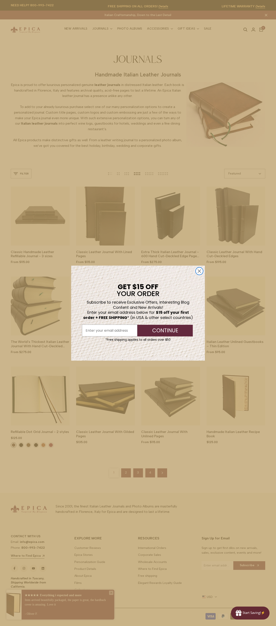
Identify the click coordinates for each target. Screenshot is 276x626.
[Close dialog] (199, 271)
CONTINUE (165, 330)
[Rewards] (250, 613)
